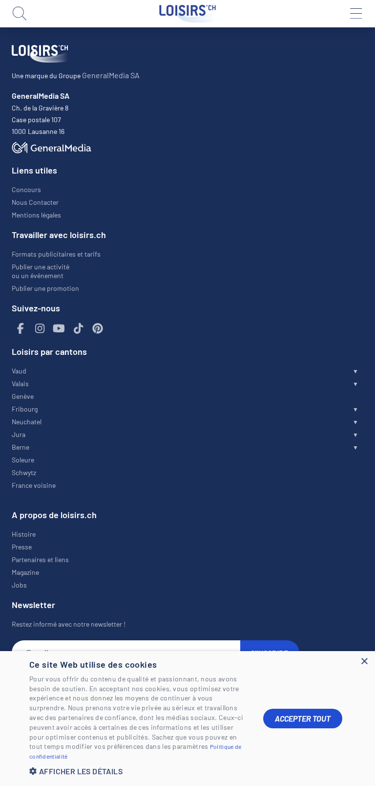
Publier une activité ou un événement (40, 271)
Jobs (19, 585)
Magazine (25, 572)
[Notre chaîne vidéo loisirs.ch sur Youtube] (59, 328)
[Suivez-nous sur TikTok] (78, 328)
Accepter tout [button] (303, 718)
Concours (26, 189)
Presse (22, 547)
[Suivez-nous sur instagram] (40, 328)
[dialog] (187, 718)
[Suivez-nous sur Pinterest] (97, 328)
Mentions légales (36, 215)
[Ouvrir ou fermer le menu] (355, 13)
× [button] (364, 661)
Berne (20, 447)
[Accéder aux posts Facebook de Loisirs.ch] (20, 328)
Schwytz (24, 472)
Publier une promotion (45, 288)
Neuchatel (27, 421)
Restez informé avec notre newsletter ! (68, 624)
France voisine (34, 485)
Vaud (19, 371)
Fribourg (25, 409)
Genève (23, 396)
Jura (18, 434)
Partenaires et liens (40, 559)
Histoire (24, 534)
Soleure (23, 460)
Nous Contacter (35, 202)
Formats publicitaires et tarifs (56, 254)
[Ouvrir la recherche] (19, 13)
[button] (138, 771)
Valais (20, 383)
